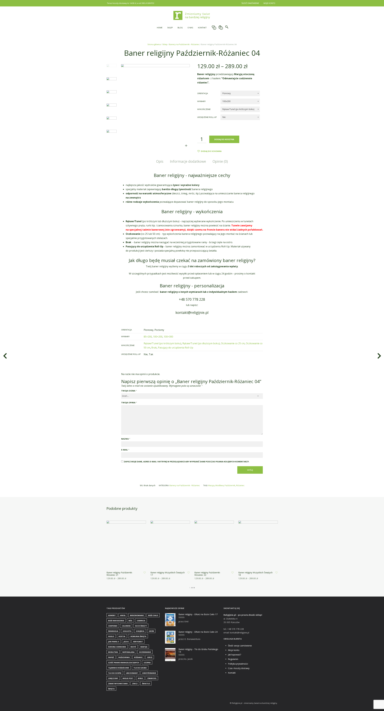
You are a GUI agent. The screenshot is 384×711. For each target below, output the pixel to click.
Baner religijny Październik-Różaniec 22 (207, 573)
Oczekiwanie (145, 652)
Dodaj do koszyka (224, 139)
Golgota (127, 631)
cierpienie (112, 626)
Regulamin (233, 659)
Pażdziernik (230, 485)
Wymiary (201, 101)
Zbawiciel (151, 678)
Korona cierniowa (117, 647)
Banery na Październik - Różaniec (184, 44)
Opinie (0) (220, 161)
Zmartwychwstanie (118, 683)
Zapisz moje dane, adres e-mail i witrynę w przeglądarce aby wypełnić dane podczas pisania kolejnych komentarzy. (186, 461)
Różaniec (240, 485)
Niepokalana (128, 652)
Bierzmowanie (137, 615)
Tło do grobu (140, 668)
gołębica (140, 631)
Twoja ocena (129, 390)
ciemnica (141, 620)
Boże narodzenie (116, 620)
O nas (190, 27)
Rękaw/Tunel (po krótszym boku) (162, 343)
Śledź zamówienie (250, 3)
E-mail (125, 449)
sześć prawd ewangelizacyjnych (123, 662)
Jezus (126, 641)
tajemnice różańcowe (118, 668)
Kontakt (202, 27)
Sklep (170, 27)
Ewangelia (113, 631)
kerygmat (138, 641)
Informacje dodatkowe (188, 161)
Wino (140, 678)
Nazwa (125, 438)
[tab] (159, 161)
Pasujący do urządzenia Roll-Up (175, 347)
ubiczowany (132, 673)
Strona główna (154, 44)
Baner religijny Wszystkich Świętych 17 (167, 573)
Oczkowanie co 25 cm (233, 343)
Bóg (130, 620)
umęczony (113, 678)
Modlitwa (219, 485)
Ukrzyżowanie (149, 673)
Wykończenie (204, 109)
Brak (154, 347)
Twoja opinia (129, 402)
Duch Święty (141, 626)
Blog (180, 27)
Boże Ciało (153, 615)
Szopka (147, 662)
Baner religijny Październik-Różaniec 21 (119, 573)
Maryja (211, 485)
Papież (111, 657)
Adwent (112, 615)
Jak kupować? (234, 654)
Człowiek (126, 626)
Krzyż (133, 647)
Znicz (135, 683)
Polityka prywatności (238, 663)
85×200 (148, 336)
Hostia (121, 636)
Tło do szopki (114, 673)
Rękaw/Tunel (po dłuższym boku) (201, 343)
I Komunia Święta (138, 636)
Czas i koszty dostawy (238, 668)
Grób (151, 631)
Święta (111, 689)
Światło (146, 683)
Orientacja (202, 93)
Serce (149, 657)
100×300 (168, 336)
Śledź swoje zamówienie (240, 645)
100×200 (157, 336)
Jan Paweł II (113, 641)
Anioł (123, 615)
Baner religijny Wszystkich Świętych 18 (255, 573)
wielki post (128, 678)
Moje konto (269, 3)
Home (159, 27)
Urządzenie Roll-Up (207, 117)
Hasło (111, 636)
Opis (159, 161)
